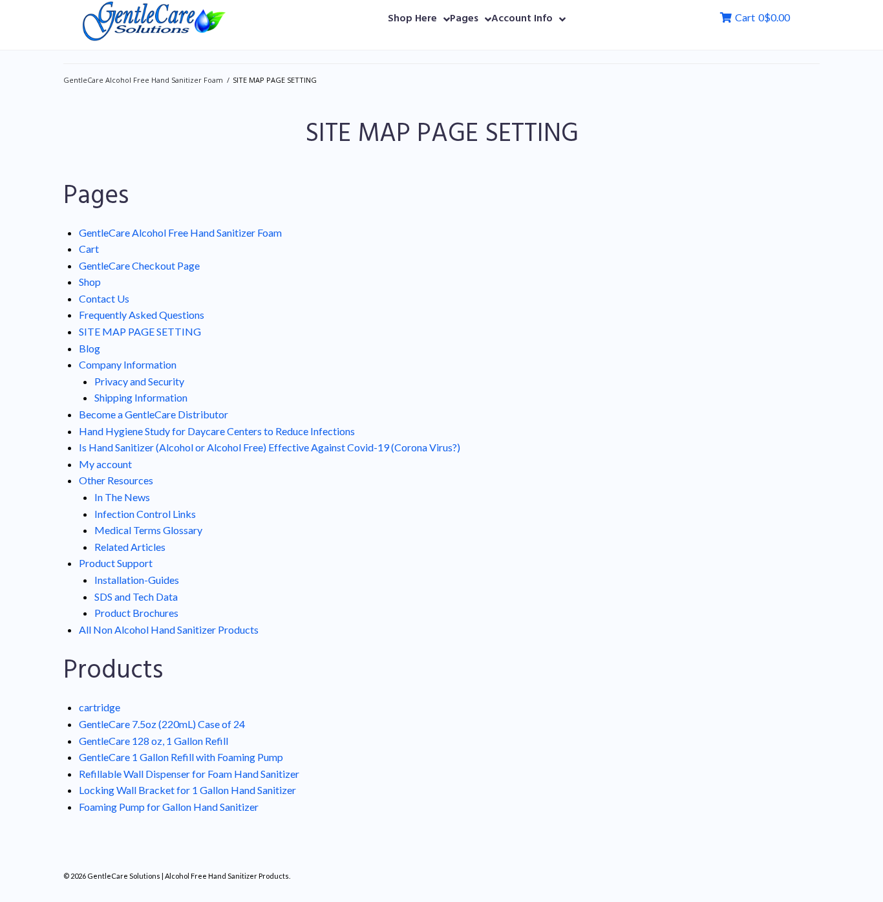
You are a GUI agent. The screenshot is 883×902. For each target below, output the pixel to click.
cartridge (99, 707)
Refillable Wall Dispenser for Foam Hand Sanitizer (189, 774)
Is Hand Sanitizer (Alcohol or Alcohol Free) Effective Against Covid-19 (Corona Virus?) (269, 447)
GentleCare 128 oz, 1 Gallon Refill (153, 741)
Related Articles (129, 547)
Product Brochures (136, 613)
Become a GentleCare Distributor (153, 414)
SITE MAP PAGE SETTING (140, 331)
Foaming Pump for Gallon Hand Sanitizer (169, 806)
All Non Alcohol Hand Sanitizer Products (169, 629)
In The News (122, 497)
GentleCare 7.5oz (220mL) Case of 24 (162, 724)
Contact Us (104, 298)
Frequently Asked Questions (141, 314)
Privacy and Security (139, 381)
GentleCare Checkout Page (139, 265)
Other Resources (116, 480)
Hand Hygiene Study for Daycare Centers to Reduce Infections (217, 431)
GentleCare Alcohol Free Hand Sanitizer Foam (143, 80)
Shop (90, 281)
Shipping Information (140, 397)
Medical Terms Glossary (148, 530)
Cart (89, 248)
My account (105, 464)
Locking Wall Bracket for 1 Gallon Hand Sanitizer (187, 790)
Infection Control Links (145, 514)
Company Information (127, 364)
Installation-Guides (136, 580)
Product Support (116, 563)
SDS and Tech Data (136, 596)
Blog (89, 348)
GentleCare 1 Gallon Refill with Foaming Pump (181, 757)
